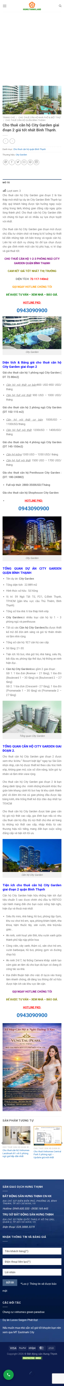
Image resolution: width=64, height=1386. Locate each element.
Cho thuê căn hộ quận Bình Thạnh (25, 120)
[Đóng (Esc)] (3, 1365)
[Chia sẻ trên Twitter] (18, 162)
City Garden (21, 154)
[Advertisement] (32, 45)
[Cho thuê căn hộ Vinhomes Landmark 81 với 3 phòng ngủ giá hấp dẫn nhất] (16, 1135)
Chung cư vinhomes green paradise (24, 1312)
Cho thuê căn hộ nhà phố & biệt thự (39, 117)
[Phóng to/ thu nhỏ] (13, 1365)
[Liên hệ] (8, 1375)
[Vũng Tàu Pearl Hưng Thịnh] (32, 1067)
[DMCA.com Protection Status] (32, 1357)
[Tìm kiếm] (60, 6)
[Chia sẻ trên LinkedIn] (36, 162)
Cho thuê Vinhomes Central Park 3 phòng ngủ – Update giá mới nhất (47, 1154)
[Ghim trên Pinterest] (30, 162)
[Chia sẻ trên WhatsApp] (6, 162)
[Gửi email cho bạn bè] (24, 162)
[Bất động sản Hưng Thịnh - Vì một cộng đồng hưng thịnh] (32, 6)
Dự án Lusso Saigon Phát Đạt (20, 1320)
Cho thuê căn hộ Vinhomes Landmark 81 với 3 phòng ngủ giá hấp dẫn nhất (16, 1153)
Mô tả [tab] (6, 182)
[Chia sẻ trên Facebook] (12, 162)
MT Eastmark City (23, 1332)
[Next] (61, 1150)
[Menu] (5, 6)
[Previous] (2, 1150)
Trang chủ (9, 117)
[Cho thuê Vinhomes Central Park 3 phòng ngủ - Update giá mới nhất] (47, 1136)
